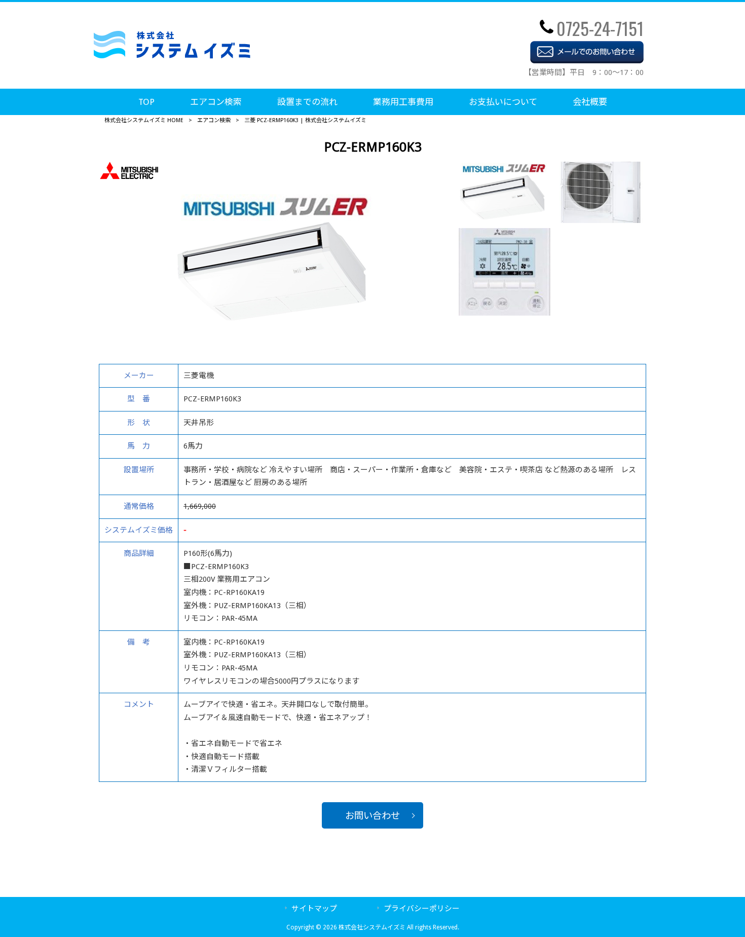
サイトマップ (314, 908)
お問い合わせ (372, 815)
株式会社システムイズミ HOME (143, 120)
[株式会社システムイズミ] (172, 56)
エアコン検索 (214, 120)
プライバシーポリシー (422, 908)
